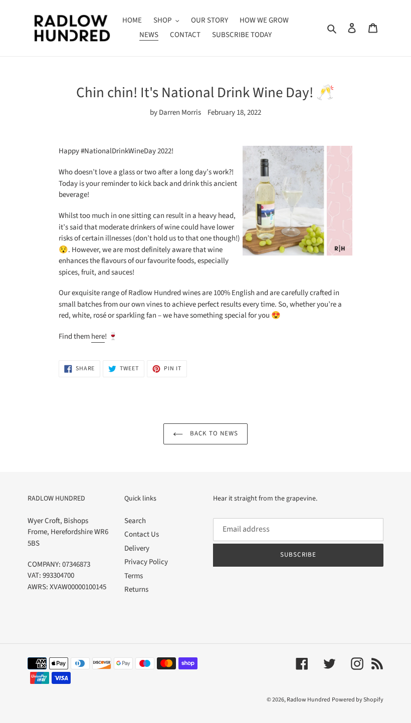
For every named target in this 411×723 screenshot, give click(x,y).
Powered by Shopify (357, 699)
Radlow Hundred (308, 699)
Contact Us (141, 534)
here (98, 336)
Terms (133, 576)
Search (135, 521)
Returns (136, 589)
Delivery (136, 548)
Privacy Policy (146, 562)
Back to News (213, 433)
